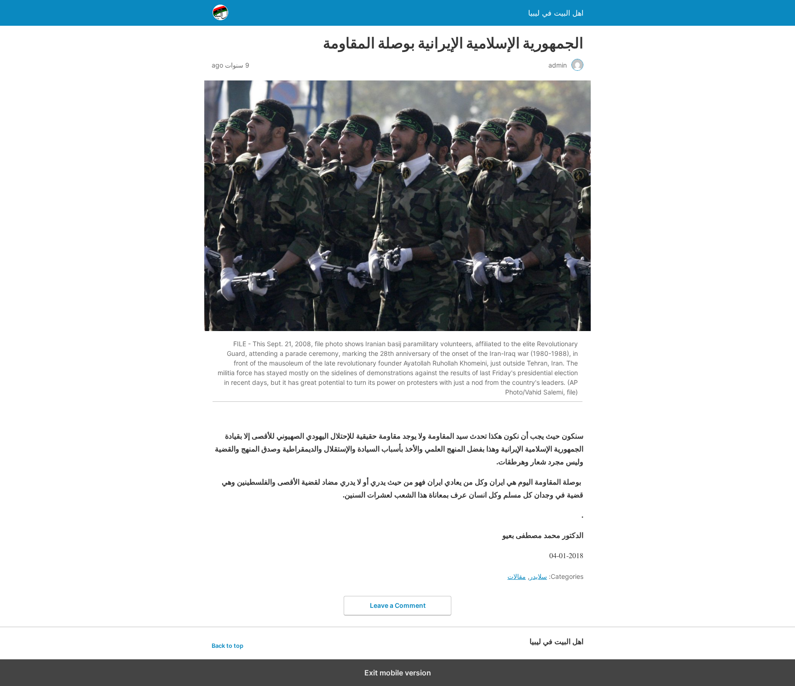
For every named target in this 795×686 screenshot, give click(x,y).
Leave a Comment (398, 605)
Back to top (227, 645)
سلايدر (538, 576)
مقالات (516, 576)
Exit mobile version (397, 672)
